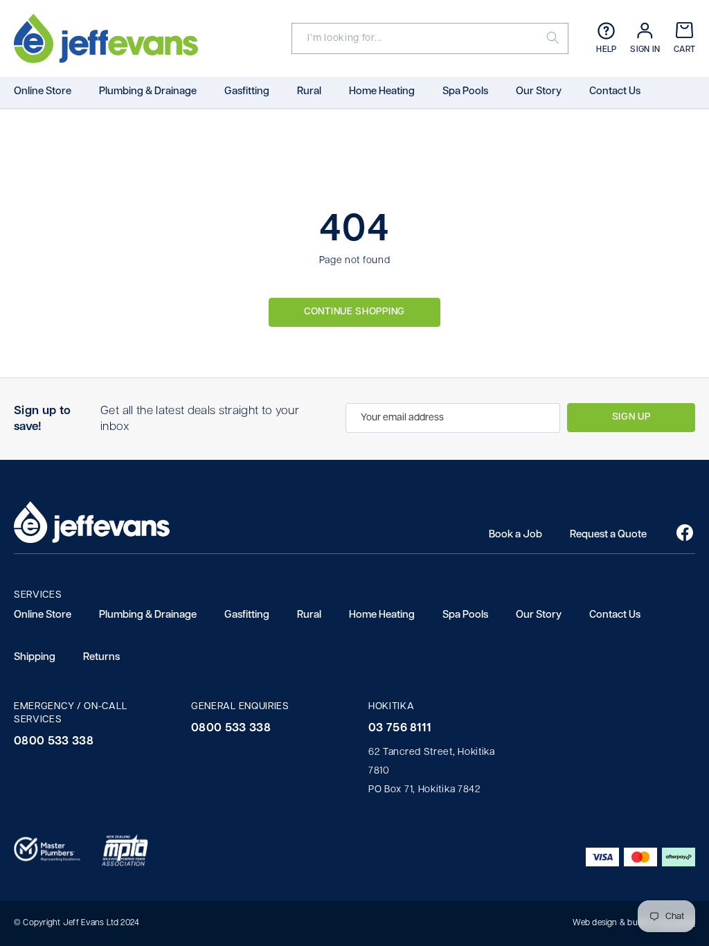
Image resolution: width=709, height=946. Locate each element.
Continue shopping (354, 312)
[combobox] (417, 38)
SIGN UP (631, 417)
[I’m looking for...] (555, 38)
